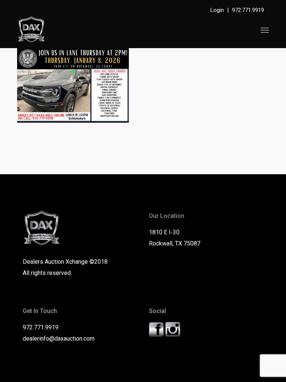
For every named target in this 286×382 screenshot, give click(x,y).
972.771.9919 (248, 10)
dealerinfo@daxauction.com (59, 338)
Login (217, 10)
